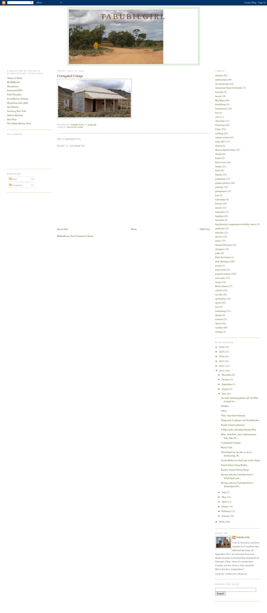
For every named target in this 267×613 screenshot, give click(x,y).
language (219, 211)
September (227, 384)
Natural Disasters (223, 244)
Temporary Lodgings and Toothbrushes (240, 420)
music (218, 240)
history (218, 203)
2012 (222, 365)
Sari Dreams (13, 106)
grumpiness (220, 191)
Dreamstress (13, 86)
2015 (222, 351)
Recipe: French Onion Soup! (235, 469)
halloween (220, 199)
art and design (222, 83)
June (224, 492)
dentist (218, 145)
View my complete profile (231, 574)
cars (217, 116)
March (225, 506)
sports (218, 302)
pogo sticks (220, 269)
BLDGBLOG (13, 82)
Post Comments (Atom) (82, 236)
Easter (218, 158)
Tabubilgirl (133, 16)
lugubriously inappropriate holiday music (235, 224)
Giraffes (225, 406)
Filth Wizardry (14, 94)
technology (220, 311)
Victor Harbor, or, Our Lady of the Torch (240, 460)
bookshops (220, 104)
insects (218, 207)
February (226, 511)
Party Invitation (223, 257)
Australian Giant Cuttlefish (228, 87)
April (224, 501)
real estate (220, 278)
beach (218, 96)
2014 (222, 356)
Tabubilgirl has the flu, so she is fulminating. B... (236, 453)
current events (222, 137)
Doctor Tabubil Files (225, 149)
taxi (217, 306)
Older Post (205, 229)
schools (219, 290)
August (225, 389)
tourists (219, 319)
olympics (219, 249)
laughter (219, 216)
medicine (219, 228)
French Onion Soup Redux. (234, 465)
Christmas (220, 125)
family (218, 166)
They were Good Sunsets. (233, 415)
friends (218, 174)
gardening (220, 178)
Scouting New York (16, 111)
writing (218, 331)
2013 (222, 361)
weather (219, 327)
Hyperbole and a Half (17, 102)
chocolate (220, 120)
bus (217, 112)
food (217, 170)
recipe (218, 282)
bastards (219, 92)
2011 (222, 370)
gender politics (222, 183)
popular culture (222, 273)
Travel (218, 323)
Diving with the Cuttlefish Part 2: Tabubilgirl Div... (237, 484)
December (227, 374)
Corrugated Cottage (230, 442)
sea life (218, 294)
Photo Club (226, 447)
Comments (17, 185)
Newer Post (62, 229)
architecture (75, 127)
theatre (218, 315)
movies (218, 236)
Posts (14, 179)
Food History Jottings (17, 98)
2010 (222, 521)
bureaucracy (221, 108)
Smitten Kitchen (15, 115)
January (226, 515)
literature (219, 220)
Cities (218, 129)
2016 (222, 347)
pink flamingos (222, 261)
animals (219, 75)
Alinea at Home (14, 78)
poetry (218, 265)
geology (219, 187)
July (224, 393)
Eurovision (220, 162)
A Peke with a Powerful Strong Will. (238, 429)
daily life (219, 141)
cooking (219, 133)
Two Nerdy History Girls (19, 123)
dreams (218, 153)
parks (218, 253)
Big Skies (220, 100)
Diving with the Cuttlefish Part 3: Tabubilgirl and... (237, 476)
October (226, 379)
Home (134, 229)
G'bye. (224, 410)
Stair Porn (12, 119)
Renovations (221, 286)
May (224, 497)
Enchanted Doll (15, 90)
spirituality (220, 298)
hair (217, 195)
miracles (219, 232)
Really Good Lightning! (233, 424)
